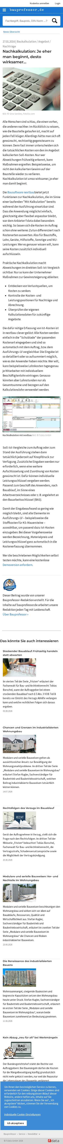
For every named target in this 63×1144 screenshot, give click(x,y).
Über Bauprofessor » (15, 614)
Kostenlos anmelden (39, 3)
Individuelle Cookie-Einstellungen (22, 1114)
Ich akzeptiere (15, 1123)
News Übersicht (11, 31)
